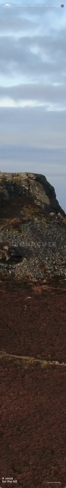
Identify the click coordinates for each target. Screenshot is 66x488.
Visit (38, 6)
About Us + (19, 6)
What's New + (33, 6)
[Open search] (62, 5)
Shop (41, 6)
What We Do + (26, 6)
